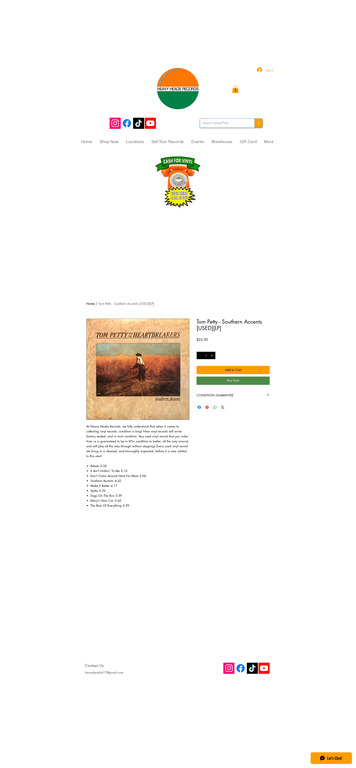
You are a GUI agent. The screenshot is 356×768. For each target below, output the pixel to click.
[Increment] (212, 355)
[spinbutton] (206, 355)
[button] (235, 89)
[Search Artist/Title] (258, 123)
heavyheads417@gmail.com (104, 672)
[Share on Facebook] (199, 407)
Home (90, 304)
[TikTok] (138, 123)
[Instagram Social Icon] (115, 123)
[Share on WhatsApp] (214, 407)
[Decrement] (199, 355)
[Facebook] (126, 123)
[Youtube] (150, 123)
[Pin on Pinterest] (207, 407)
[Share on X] (222, 407)
